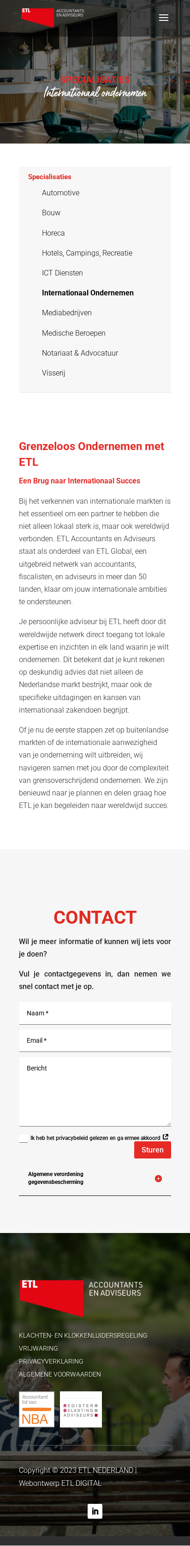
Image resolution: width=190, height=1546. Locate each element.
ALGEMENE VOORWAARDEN (60, 1374)
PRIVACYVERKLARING (51, 1361)
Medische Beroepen (74, 333)
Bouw (51, 212)
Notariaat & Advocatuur (80, 353)
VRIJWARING (38, 1348)
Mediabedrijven (67, 312)
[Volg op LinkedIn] (95, 1511)
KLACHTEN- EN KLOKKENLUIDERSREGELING (83, 1335)
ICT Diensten (62, 273)
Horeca (53, 233)
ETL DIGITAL (81, 1483)
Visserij (53, 373)
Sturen (153, 1149)
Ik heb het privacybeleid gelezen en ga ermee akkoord (96, 1138)
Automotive (60, 192)
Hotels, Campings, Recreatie (87, 253)
